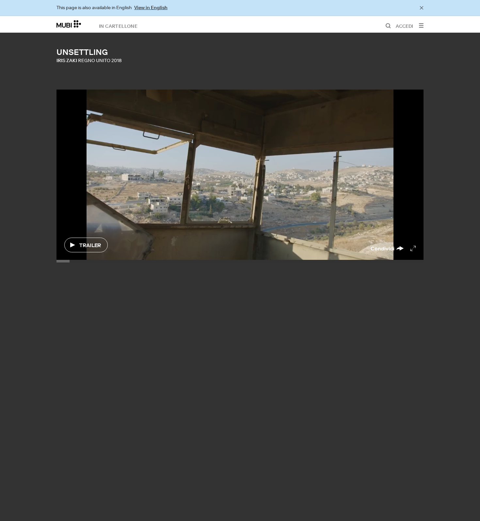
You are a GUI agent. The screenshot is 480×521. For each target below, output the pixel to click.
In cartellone (118, 25)
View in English (151, 7)
